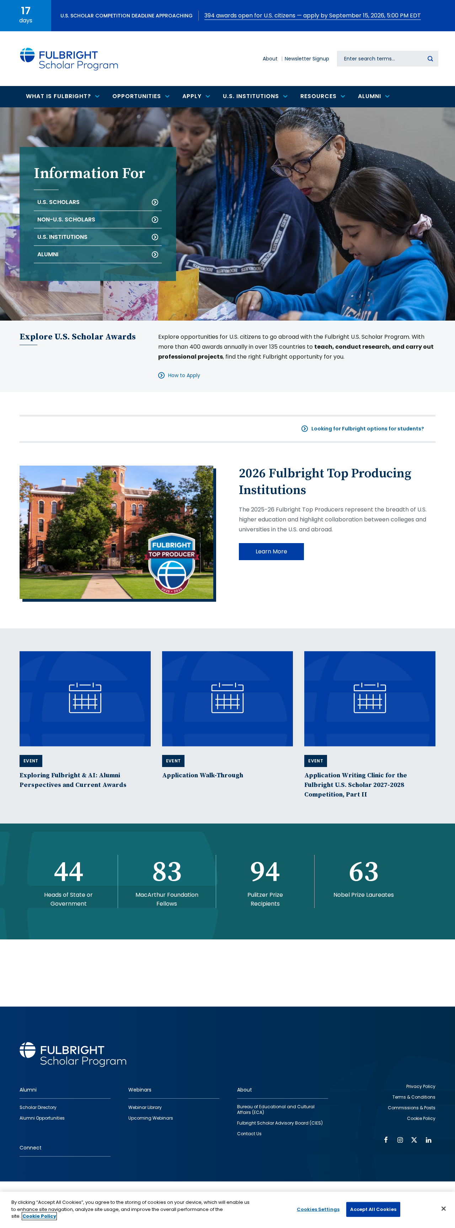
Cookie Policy (39, 1216)
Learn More (271, 551)
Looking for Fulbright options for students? (367, 428)
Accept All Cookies (373, 1209)
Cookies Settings (318, 1209)
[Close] (443, 1209)
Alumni (47, 254)
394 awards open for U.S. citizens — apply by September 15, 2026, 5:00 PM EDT (312, 15)
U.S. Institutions (62, 237)
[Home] (69, 58)
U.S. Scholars (58, 202)
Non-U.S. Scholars (66, 219)
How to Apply (184, 375)
